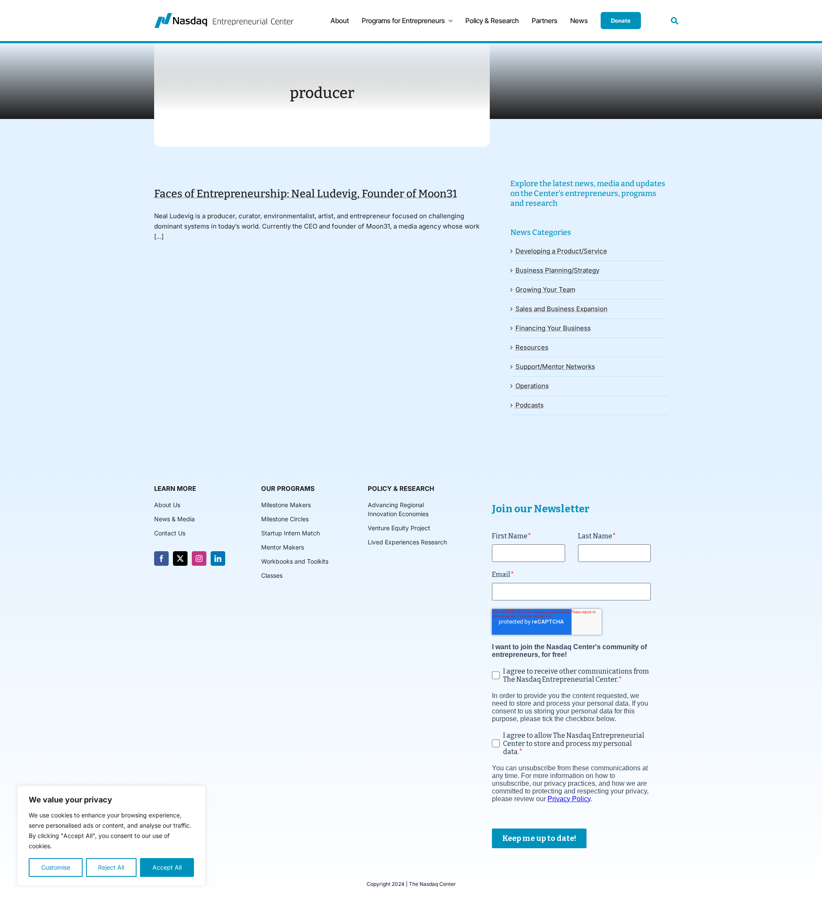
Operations (532, 386)
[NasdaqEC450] (224, 16)
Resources (531, 347)
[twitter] (180, 558)
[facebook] (161, 558)
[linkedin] (218, 558)
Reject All (111, 867)
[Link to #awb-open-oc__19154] (674, 20)
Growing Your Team (545, 289)
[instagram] (199, 558)
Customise (55, 867)
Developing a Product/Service (561, 251)
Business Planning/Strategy (557, 270)
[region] (111, 836)
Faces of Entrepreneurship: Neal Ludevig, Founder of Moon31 (305, 193)
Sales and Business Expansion (561, 309)
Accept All (167, 867)
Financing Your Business (553, 328)
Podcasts (529, 405)
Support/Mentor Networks (555, 366)
